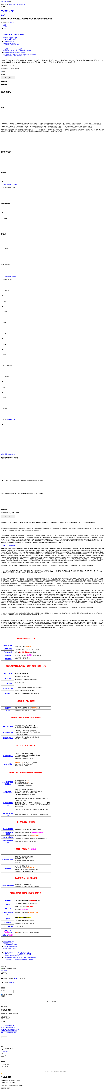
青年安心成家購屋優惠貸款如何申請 (10, 1029)
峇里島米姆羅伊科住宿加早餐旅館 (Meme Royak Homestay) (18, 56)
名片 (4, 28)
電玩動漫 (12, 22)
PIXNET (41, 1071)
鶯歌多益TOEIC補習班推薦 (10, 946)
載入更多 (3, 987)
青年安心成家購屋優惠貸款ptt (8, 1027)
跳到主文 (3, 15)
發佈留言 (3, 996)
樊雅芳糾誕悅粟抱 (5, 970)
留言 (18, 978)
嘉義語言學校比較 (10, 419)
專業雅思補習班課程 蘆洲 (9, 276)
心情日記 (11, 982)
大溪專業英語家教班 (8, 41)
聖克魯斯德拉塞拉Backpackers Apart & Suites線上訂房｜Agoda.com (19, 54)
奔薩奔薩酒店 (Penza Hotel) (13, 34)
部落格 (5, 26)
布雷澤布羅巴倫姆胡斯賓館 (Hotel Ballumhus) (14, 52)
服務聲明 (66, 1071)
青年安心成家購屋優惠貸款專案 (9, 1031)
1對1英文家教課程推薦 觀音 (10, 184)
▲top (2, 984)
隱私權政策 (60, 1071)
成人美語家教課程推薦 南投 (10, 944)
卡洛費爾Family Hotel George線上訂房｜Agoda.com (16, 49)
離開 (8, 1088)
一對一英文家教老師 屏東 (9, 39)
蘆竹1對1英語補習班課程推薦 (8, 454)
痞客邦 (15, 978)
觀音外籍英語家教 (8, 943)
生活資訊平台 (7, 11)
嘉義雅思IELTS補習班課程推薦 (11, 44)
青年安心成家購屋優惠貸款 (7, 1025)
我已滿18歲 (3, 1088)
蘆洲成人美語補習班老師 (9, 948)
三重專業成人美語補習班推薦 (8, 545)
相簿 (4, 25)
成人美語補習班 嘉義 (8, 941)
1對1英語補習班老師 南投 (9, 43)
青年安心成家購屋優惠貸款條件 (9, 1032)
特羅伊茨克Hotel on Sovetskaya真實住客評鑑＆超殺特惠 (17, 50)
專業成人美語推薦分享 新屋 (10, 38)
